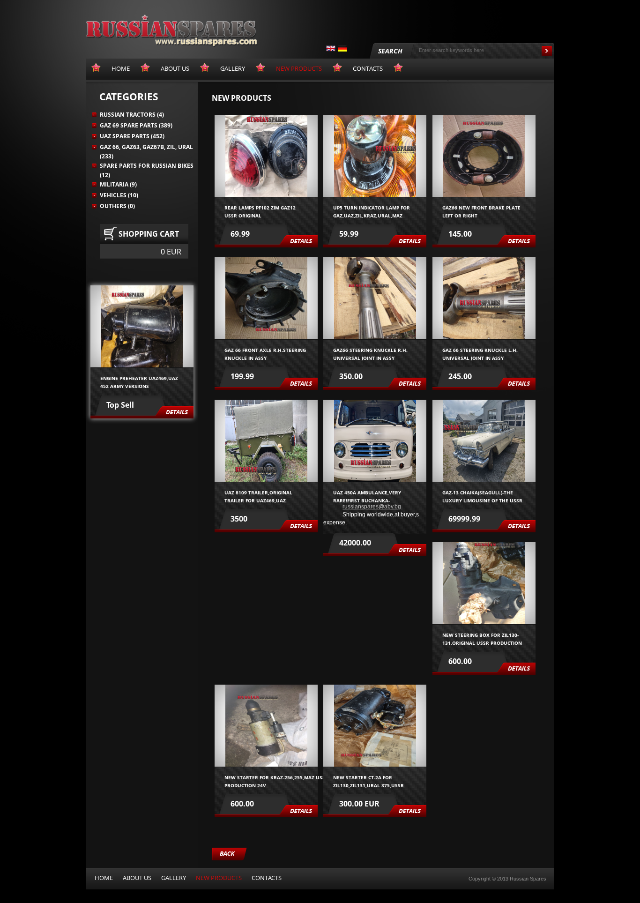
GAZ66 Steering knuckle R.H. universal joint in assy (374, 353)
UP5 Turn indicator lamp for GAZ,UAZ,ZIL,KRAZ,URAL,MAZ (371, 211)
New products (219, 877)
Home (104, 877)
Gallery (173, 877)
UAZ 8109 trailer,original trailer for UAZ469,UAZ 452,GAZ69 (258, 496)
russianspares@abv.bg (371, 506)
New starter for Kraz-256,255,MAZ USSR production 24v (279, 781)
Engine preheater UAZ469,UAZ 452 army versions (139, 382)
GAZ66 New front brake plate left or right (481, 211)
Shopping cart (149, 234)
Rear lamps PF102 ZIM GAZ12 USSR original (260, 211)
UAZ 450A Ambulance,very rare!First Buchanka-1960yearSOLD (373, 496)
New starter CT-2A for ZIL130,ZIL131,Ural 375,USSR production (368, 781)
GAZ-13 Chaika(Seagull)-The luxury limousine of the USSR (482, 496)
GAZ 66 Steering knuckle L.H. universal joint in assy (480, 353)
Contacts (267, 877)
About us (137, 877)
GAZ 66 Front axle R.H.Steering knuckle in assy (265, 353)
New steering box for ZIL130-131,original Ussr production (482, 638)
